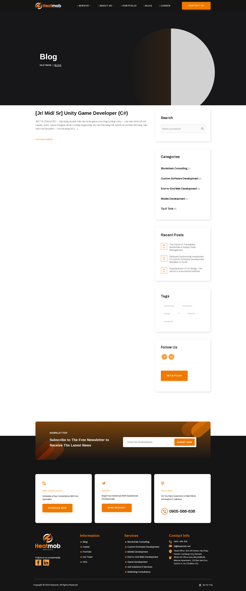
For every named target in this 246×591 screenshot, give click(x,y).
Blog (148, 6)
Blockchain (169, 306)
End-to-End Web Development (179, 188)
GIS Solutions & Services (139, 567)
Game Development (137, 562)
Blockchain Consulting (174, 168)
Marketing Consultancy (138, 572)
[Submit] (202, 128)
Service (84, 6)
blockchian (187, 306)
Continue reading (48, 139)
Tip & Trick (167, 208)
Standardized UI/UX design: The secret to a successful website (185, 269)
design (167, 314)
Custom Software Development (179, 178)
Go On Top (208, 585)
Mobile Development (173, 198)
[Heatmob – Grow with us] (48, 5)
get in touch (174, 376)
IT (179, 314)
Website (191, 314)
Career (165, 6)
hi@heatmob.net (182, 546)
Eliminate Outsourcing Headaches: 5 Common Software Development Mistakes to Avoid (186, 259)
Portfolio (130, 6)
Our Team (88, 557)
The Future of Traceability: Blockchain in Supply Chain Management (182, 247)
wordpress (168, 321)
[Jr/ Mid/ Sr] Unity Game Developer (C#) (81, 113)
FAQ (85, 562)
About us (106, 6)
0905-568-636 (180, 541)
